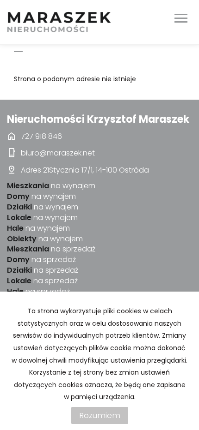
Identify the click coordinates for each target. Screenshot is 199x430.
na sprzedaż (51, 249)
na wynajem (51, 186)
